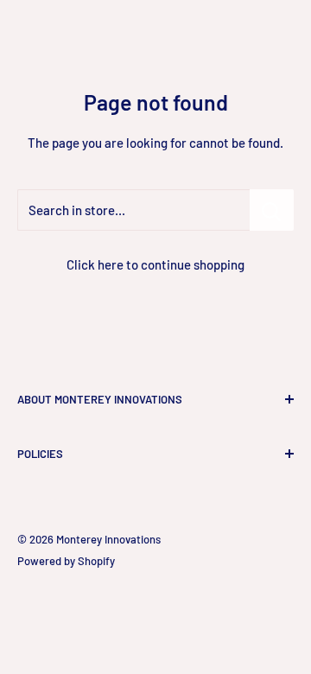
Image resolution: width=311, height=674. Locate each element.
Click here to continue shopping (155, 264)
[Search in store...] (272, 210)
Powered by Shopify (66, 561)
